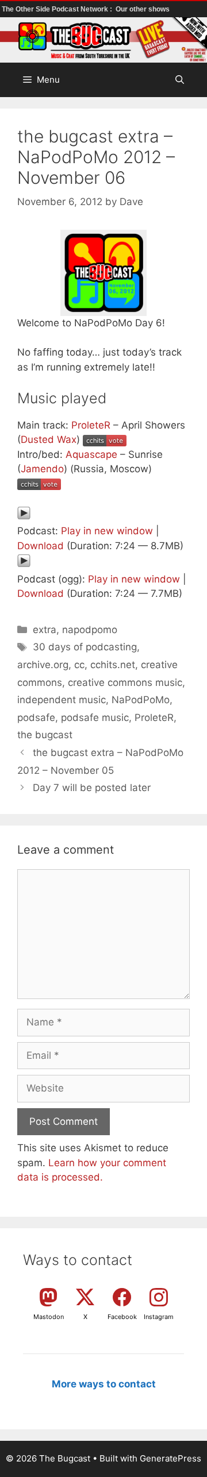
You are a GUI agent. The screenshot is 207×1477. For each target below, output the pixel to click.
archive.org (42, 664)
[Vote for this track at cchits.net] (104, 439)
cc (79, 664)
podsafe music (95, 717)
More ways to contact (104, 1384)
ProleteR (90, 425)
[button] (179, 80)
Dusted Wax (48, 439)
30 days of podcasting (85, 647)
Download (40, 546)
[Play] (23, 516)
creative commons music (125, 682)
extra (44, 629)
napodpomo (89, 629)
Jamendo (42, 469)
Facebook (122, 1317)
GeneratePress (170, 1458)
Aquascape (91, 454)
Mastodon (48, 1317)
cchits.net (112, 664)
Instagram (159, 1317)
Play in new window (107, 531)
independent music (61, 699)
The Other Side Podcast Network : (58, 9)
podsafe (36, 717)
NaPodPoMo (141, 699)
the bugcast (44, 735)
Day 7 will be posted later (92, 787)
